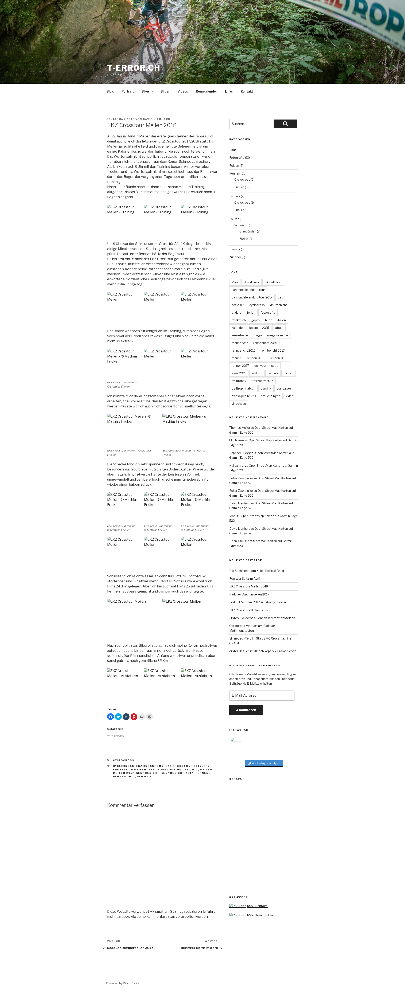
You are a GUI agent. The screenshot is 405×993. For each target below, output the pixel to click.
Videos (183, 91)
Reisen (234, 165)
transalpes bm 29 (244, 396)
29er (235, 282)
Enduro (239, 187)
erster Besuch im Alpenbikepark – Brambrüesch (262, 651)
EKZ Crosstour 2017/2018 (178, 141)
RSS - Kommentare (260, 915)
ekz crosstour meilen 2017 (173, 769)
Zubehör (235, 257)
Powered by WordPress (122, 983)
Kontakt (247, 91)
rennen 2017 (124, 776)
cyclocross (123, 766)
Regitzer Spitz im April (244, 578)
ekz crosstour (150, 766)
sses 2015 (239, 373)
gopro (255, 320)
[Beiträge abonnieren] (237, 906)
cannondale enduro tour (248, 290)
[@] (242, 743)
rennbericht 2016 (243, 350)
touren (288, 373)
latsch (279, 327)
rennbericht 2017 (177, 772)
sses (274, 365)
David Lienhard (156, 119)
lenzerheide (240, 335)
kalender (238, 327)
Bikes (146, 91)
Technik (234, 196)
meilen (206, 769)
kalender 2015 (259, 327)
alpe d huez (251, 282)
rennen (202, 772)
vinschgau (239, 403)
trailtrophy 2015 (262, 381)
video (290, 396)
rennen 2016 (279, 358)
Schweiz (240, 225)
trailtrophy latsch (243, 388)
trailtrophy (239, 381)
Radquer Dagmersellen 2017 (249, 594)
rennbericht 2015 (265, 343)
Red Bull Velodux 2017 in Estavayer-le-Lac (258, 602)
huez (268, 320)
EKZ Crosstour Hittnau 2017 (249, 610)
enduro (237, 312)
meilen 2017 (123, 772)
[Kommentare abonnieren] (237, 915)
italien (281, 320)
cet (280, 297)
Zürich (243, 239)
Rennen (234, 173)
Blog (110, 91)
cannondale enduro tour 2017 (252, 297)
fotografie (268, 312)
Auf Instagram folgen (266, 763)
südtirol (257, 373)
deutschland (279, 305)
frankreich (239, 320)
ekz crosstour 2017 (184, 766)
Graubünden (247, 231)
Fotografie (236, 157)
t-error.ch (134, 68)
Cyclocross (123, 760)
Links (229, 91)
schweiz (144, 776)
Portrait (128, 91)
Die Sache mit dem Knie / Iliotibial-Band (256, 570)
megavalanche (277, 335)
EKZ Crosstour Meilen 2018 (248, 586)
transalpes (284, 388)
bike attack (273, 282)
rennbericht (147, 772)
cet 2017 (238, 305)
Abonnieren (246, 710)
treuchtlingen (270, 396)
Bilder (165, 91)
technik (273, 373)
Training (234, 249)
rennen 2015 (256, 358)
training (266, 388)
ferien (251, 312)
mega (258, 335)
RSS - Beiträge (257, 906)
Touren (234, 219)
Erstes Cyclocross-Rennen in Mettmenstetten (262, 618)
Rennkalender (206, 91)
